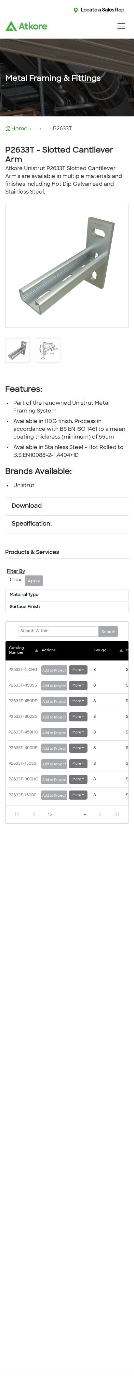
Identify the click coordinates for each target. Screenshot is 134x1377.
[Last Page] (117, 814)
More (77, 670)
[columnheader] (24, 651)
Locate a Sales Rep (103, 10)
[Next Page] (99, 814)
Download (27, 506)
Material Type (24, 595)
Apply (34, 581)
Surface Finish (25, 607)
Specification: (32, 524)
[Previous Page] (34, 814)
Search (108, 632)
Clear (16, 580)
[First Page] (16, 814)
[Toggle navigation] (121, 26)
